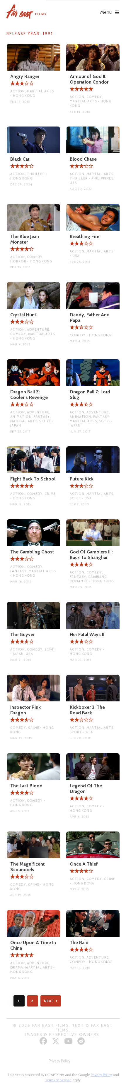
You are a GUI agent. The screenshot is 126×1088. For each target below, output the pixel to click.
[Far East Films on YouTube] (69, 1041)
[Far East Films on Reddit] (81, 1041)
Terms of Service (58, 1080)
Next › (51, 1001)
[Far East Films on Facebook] (44, 1041)
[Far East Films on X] (56, 1041)
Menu (106, 12)
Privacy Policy (59, 1061)
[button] (83, 8)
